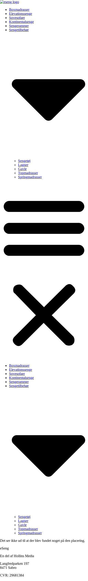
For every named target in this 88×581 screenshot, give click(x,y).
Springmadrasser (30, 177)
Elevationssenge (20, 14)
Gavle (22, 169)
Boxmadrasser (19, 9)
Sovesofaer (17, 18)
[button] (44, 271)
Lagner (23, 165)
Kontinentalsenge (21, 22)
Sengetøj (24, 161)
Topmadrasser (28, 173)
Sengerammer (19, 26)
